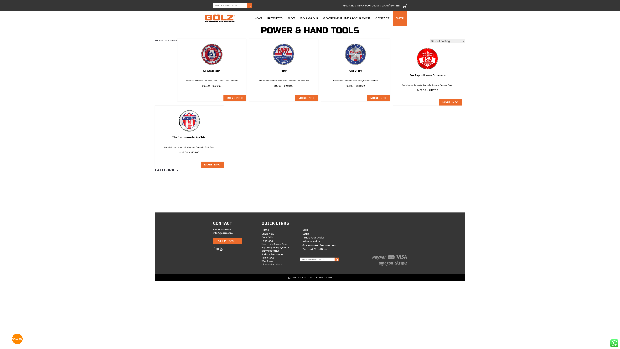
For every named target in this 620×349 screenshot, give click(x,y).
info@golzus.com (223, 233)
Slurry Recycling (165, 193)
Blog (291, 18)
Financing (349, 5)
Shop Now (268, 234)
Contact (382, 18)
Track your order (368, 5)
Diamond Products (166, 175)
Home (258, 18)
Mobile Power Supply (167, 179)
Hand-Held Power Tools (169, 204)
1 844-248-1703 (222, 229)
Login (305, 234)
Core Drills (161, 186)
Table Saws (161, 190)
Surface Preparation (167, 207)
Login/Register (391, 5)
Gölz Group (309, 18)
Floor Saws (162, 183)
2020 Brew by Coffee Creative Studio (312, 277)
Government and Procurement (347, 18)
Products (275, 18)
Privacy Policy (311, 241)
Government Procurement (319, 245)
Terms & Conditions (314, 249)
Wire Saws (161, 197)
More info (235, 98)
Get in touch (227, 240)
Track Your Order (313, 237)
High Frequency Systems (169, 200)
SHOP (400, 18)
